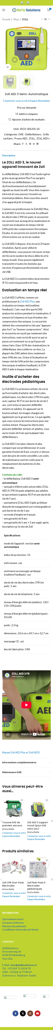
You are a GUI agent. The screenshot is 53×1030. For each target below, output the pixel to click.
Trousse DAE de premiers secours (12, 824)
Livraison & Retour (13, 922)
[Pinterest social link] (30, 144)
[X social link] (26, 144)
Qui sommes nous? (13, 919)
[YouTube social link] (37, 1013)
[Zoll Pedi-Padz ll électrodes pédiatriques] (39, 868)
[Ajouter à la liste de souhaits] (21, 800)
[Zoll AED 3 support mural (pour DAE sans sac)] (39, 808)
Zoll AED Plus (27, 301)
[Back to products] (45, 19)
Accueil (6, 19)
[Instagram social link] (30, 1013)
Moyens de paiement (14, 926)
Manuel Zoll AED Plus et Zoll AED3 (21, 752)
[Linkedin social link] (34, 144)
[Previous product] (42, 19)
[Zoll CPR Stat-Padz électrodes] (14, 868)
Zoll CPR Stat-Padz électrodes (13, 884)
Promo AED (20, 138)
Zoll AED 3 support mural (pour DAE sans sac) (37, 825)
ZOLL (25, 19)
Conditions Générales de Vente (20, 929)
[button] (5, 48)
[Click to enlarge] (7, 67)
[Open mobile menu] (4, 10)
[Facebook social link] (22, 144)
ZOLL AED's (43, 138)
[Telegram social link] (37, 144)
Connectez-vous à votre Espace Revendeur (26, 100)
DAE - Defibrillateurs (30, 134)
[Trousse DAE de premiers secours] (14, 808)
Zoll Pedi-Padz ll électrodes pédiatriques (36, 885)
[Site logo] (26, 9)
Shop (16, 19)
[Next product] (49, 19)
